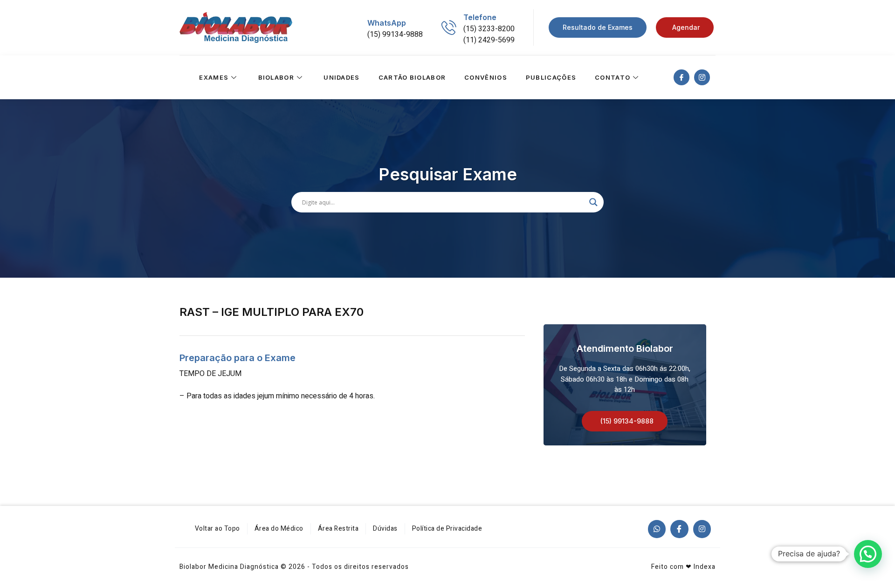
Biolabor (276, 77)
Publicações (551, 77)
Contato (612, 77)
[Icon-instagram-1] (702, 77)
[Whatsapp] (657, 529)
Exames (213, 77)
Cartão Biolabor (412, 77)
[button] (625, 421)
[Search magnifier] (593, 202)
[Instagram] (702, 529)
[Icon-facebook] (681, 77)
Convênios (485, 77)
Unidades (341, 77)
